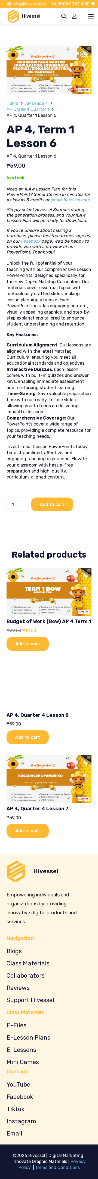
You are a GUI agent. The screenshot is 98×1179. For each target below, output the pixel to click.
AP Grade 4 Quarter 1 (28, 109)
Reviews (18, 988)
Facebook (30, 241)
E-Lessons (21, 1049)
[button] (64, 16)
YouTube (18, 1084)
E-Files (16, 1025)
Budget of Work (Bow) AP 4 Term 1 (49, 621)
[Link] (74, 16)
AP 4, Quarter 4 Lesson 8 (38, 715)
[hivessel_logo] (13, 16)
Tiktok (15, 1109)
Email (14, 1133)
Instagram (21, 1121)
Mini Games (23, 1062)
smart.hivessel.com (70, 199)
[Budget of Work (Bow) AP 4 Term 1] (49, 592)
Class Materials (28, 963)
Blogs (14, 951)
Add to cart (52, 504)
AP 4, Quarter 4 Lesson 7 (37, 809)
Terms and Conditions (57, 1167)
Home (12, 103)
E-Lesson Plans (28, 1037)
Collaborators (26, 975)
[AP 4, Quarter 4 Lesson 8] (49, 685)
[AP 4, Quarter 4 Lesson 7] (49, 779)
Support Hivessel (30, 1000)
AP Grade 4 (36, 103)
